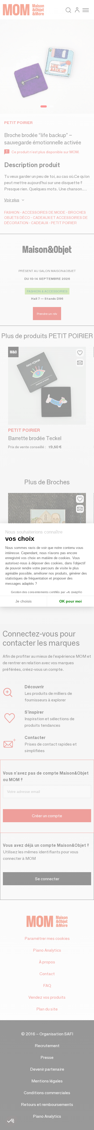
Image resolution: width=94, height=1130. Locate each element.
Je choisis (23, 601)
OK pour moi (70, 601)
